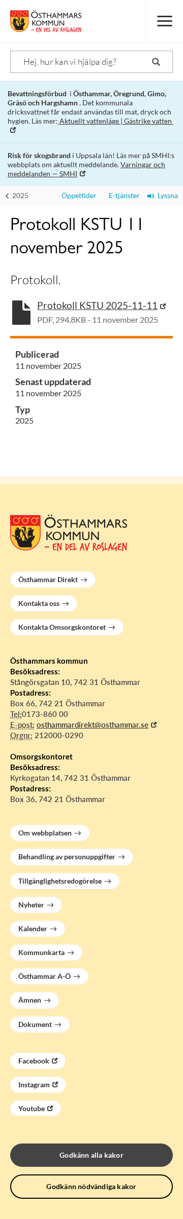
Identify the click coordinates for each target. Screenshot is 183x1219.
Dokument (35, 1024)
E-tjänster (122, 195)
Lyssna (166, 195)
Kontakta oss (38, 603)
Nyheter (31, 904)
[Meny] (164, 21)
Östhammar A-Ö (44, 976)
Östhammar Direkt (48, 579)
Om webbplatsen (45, 832)
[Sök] (156, 62)
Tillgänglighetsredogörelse (60, 881)
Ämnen (29, 1000)
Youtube (31, 1108)
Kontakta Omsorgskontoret (62, 627)
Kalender (32, 928)
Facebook (33, 1060)
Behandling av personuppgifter (66, 856)
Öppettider (77, 195)
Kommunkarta (41, 952)
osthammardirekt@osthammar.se (92, 724)
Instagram (34, 1084)
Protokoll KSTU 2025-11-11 (97, 305)
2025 (19, 195)
